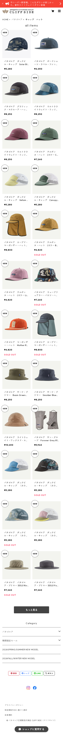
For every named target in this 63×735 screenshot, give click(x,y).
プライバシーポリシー (14, 705)
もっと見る (31, 609)
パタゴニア (17, 19)
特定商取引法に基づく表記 (16, 710)
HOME (5, 19)
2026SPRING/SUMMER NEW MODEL (20, 649)
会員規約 (8, 715)
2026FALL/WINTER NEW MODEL (18, 658)
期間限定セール (10, 640)
